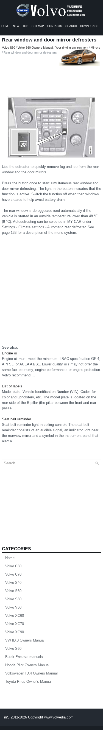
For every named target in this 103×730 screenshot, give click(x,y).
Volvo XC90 (14, 632)
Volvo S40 (13, 583)
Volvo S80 (13, 599)
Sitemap (38, 25)
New (16, 25)
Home (5, 25)
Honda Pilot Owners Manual (27, 665)
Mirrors (95, 47)
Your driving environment (71, 47)
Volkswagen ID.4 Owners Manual (31, 673)
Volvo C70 (13, 574)
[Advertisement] (51, 74)
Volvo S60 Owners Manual (35, 47)
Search (71, 25)
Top (25, 25)
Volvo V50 (13, 607)
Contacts (54, 25)
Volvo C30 (13, 566)
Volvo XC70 (14, 624)
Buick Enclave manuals (24, 657)
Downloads (89, 25)
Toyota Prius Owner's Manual (28, 681)
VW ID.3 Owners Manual (24, 640)
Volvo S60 (8, 47)
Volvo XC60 (14, 616)
